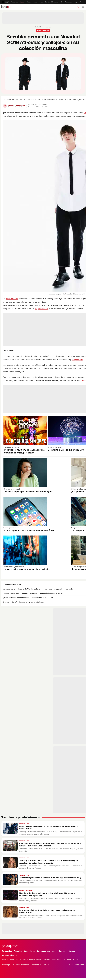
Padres (41, 2)
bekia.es (5, 959)
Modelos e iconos (9, 955)
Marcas (72, 951)
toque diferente (41, 309)
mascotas (46, 959)
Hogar (76, 2)
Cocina (34, 2)
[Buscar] (78, 6)
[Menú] (83, 7)
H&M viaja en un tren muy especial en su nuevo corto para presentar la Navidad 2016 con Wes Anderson (50, 844)
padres (32, 959)
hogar (69, 959)
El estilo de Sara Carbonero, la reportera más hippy (23, 602)
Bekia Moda (39, 27)
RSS (49, 965)
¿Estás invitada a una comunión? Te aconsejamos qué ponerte (28, 597)
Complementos (25, 890)
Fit (80, 2)
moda (12, 959)
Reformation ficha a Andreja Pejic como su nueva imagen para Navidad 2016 (47, 911)
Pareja (47, 2)
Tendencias (24, 824)
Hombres (47, 27)
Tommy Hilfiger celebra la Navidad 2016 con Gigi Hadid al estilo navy (50, 877)
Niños (54, 951)
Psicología (68, 2)
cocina (25, 959)
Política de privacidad (20, 965)
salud (54, 959)
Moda (22, 2)
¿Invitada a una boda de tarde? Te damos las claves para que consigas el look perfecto (38, 589)
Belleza (28, 2)
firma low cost (12, 299)
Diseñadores (29, 951)
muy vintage (77, 359)
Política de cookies (38, 965)
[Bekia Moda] (7, 6)
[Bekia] (5, 2)
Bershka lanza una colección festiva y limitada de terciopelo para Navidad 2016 (48, 827)
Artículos (18, 951)
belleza (18, 959)
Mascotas (54, 2)
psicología (61, 959)
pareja (38, 959)
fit (73, 959)
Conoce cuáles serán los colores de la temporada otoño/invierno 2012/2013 (33, 593)
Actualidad (14, 2)
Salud (61, 2)
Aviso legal (6, 965)
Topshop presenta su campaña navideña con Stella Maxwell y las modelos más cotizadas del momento (48, 861)
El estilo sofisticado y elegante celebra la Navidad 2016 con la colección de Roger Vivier (47, 894)
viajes (78, 959)
